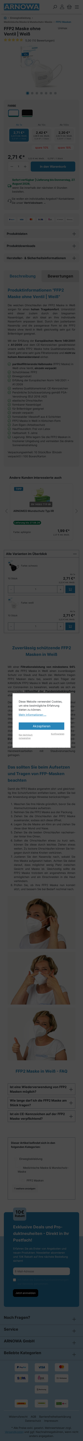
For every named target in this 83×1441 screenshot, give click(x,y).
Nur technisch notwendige (26, 736)
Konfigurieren (57, 733)
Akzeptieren (41, 726)
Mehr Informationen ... (32, 714)
